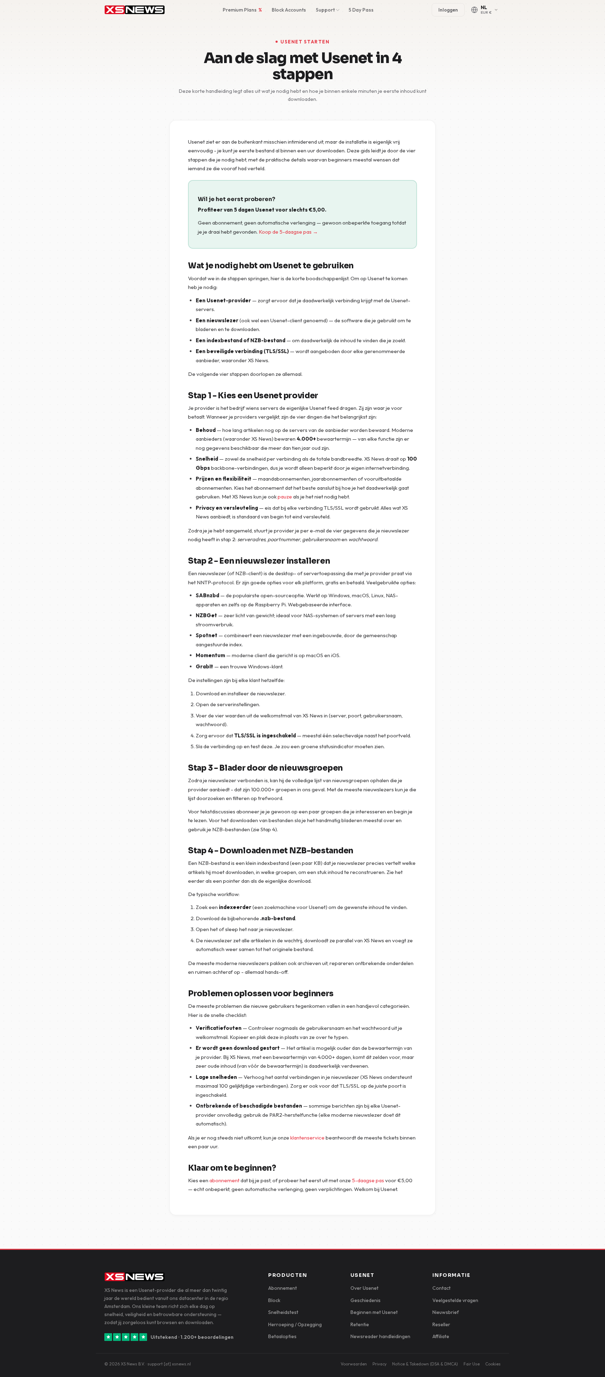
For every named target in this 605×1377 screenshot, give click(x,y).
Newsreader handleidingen (380, 1336)
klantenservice (307, 1137)
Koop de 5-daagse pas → (288, 231)
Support (325, 10)
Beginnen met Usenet (374, 1312)
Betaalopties (282, 1336)
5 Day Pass (361, 10)
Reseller (441, 1324)
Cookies (493, 1363)
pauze (285, 496)
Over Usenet (364, 1288)
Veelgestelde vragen (455, 1300)
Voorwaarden (354, 1363)
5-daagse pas (368, 1180)
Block (274, 1300)
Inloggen (448, 10)
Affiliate (440, 1336)
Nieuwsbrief (445, 1312)
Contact (441, 1288)
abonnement (224, 1180)
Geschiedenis (365, 1300)
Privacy (380, 1363)
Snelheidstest (283, 1312)
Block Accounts (289, 10)
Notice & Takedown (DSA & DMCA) (425, 1363)
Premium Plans (242, 10)
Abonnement (282, 1288)
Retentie (359, 1324)
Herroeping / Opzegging (295, 1324)
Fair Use (472, 1363)
